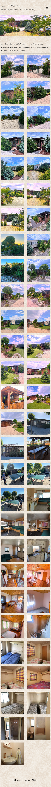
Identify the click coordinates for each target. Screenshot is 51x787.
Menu (47, 7)
